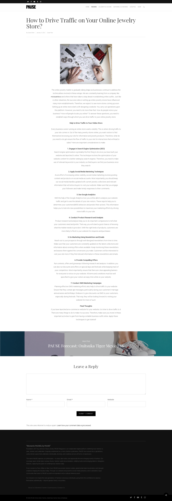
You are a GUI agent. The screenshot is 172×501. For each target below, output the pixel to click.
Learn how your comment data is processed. (74, 425)
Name (29, 400)
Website (111, 400)
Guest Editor (31, 32)
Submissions (52, 488)
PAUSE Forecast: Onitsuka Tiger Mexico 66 (86, 343)
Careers (44, 488)
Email (70, 400)
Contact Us (61, 488)
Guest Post (50, 32)
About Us (30, 488)
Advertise (38, 488)
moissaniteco (56, 97)
